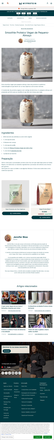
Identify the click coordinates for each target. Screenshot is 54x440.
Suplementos (20, 18)
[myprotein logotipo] (27, 3)
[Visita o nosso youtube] (13, 373)
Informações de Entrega (8, 397)
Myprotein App (43, 396)
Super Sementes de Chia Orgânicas (15, 209)
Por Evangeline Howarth (43, 310)
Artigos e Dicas (16, 396)
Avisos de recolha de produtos (6, 415)
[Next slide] (51, 200)
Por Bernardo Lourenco (15, 334)
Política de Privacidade (27, 398)
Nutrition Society (13, 262)
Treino (30, 18)
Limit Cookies (48, 437)
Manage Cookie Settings (7, 437)
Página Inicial (6, 25)
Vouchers (42, 393)
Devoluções (7, 393)
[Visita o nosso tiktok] (9, 373)
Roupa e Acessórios (17, 390)
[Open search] (8, 3)
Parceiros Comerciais (26, 405)
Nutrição (10, 18)
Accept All (38, 437)
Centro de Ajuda (8, 389)
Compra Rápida (16, 213)
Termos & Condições (26, 402)
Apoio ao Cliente (8, 386)
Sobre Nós (24, 386)
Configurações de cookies (9, 363)
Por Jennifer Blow (30, 41)
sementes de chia (16, 151)
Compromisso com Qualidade (28, 389)
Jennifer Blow (20, 237)
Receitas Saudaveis (19, 25)
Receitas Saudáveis (41, 18)
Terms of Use (8, 434)
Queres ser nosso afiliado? (28, 408)
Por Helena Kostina (14, 310)
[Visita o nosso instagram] (2, 373)
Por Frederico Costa (41, 334)
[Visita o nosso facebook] (6, 373)
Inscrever (6, 351)
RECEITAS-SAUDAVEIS (27, 28)
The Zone (12, 25)
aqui (35, 267)
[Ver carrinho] (51, 3)
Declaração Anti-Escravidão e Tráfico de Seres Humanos (28, 394)
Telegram (42, 400)
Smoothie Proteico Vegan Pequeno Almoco (35, 25)
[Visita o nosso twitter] (16, 373)
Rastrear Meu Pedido (7, 403)
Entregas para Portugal (7, 408)
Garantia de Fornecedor (27, 415)
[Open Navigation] (2, 3)
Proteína (16, 386)
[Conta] (47, 3)
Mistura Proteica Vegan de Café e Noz (21, 148)
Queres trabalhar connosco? (28, 412)
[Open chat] (19, 373)
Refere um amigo (45, 389)
